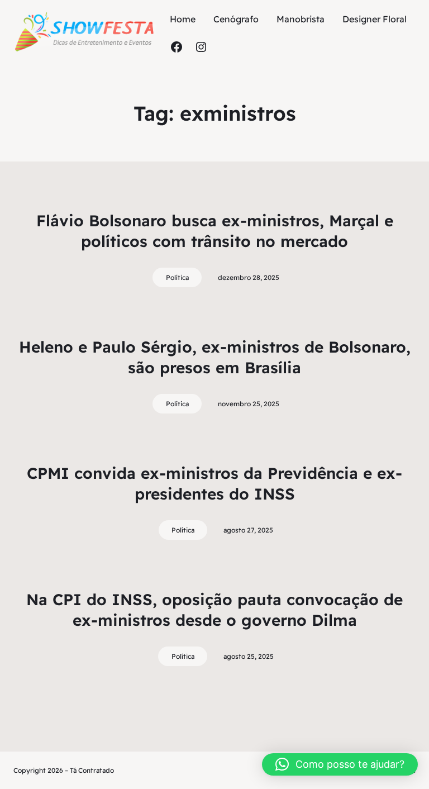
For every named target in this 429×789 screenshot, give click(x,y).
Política (177, 277)
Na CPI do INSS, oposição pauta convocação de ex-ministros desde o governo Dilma (214, 609)
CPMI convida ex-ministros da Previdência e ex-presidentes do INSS (214, 483)
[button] (340, 764)
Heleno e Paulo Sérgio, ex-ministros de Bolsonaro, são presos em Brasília (215, 357)
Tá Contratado (92, 770)
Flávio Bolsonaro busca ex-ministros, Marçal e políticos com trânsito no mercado (214, 230)
